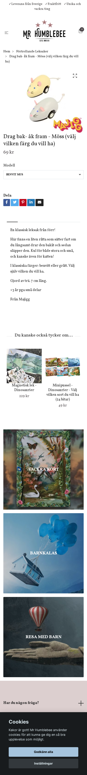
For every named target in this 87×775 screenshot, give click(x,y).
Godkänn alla (43, 752)
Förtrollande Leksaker (32, 81)
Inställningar (43, 763)
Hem (6, 81)
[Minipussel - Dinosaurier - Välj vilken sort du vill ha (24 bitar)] (62, 395)
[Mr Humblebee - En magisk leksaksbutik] (41, 47)
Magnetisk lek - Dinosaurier (24, 417)
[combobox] (43, 204)
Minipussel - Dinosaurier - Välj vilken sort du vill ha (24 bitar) (62, 421)
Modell (9, 194)
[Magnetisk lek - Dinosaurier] (24, 395)
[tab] (12, 248)
